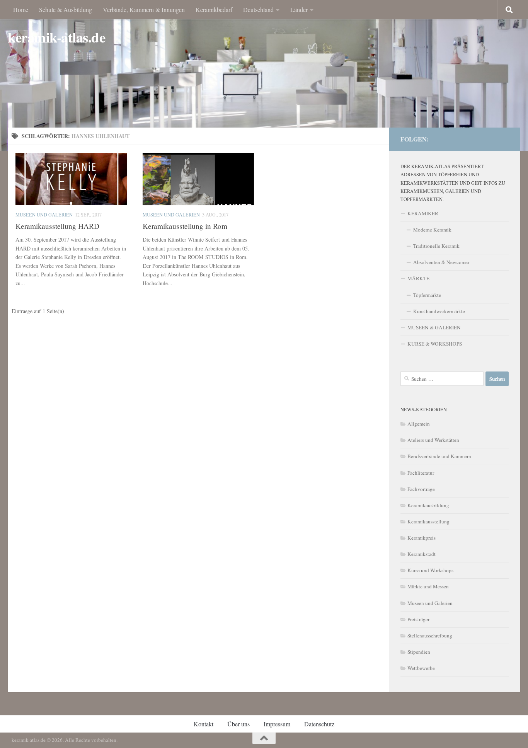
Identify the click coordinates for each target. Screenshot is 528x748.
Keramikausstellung (428, 521)
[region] (264, 75)
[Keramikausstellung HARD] (71, 179)
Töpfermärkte (427, 294)
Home (20, 9)
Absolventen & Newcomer (441, 262)
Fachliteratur (420, 472)
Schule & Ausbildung (65, 9)
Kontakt (203, 724)
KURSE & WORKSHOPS (434, 343)
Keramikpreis (421, 537)
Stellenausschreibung (429, 635)
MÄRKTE (418, 278)
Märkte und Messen (428, 586)
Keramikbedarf (214, 9)
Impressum (277, 724)
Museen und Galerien (44, 214)
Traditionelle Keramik (436, 245)
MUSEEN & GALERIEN (434, 327)
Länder (299, 9)
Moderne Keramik (432, 229)
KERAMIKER (422, 213)
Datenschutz (319, 724)
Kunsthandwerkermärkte (439, 311)
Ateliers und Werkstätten (433, 439)
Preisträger (418, 619)
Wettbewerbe (421, 668)
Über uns (238, 724)
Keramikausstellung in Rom (185, 226)
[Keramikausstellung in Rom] (198, 179)
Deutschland (258, 9)
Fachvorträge (421, 489)
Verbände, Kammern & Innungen (144, 9)
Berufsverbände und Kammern (439, 456)
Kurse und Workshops (430, 570)
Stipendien (418, 651)
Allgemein (418, 423)
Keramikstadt (421, 553)
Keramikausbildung (428, 505)
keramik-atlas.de (56, 37)
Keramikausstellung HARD (57, 226)
